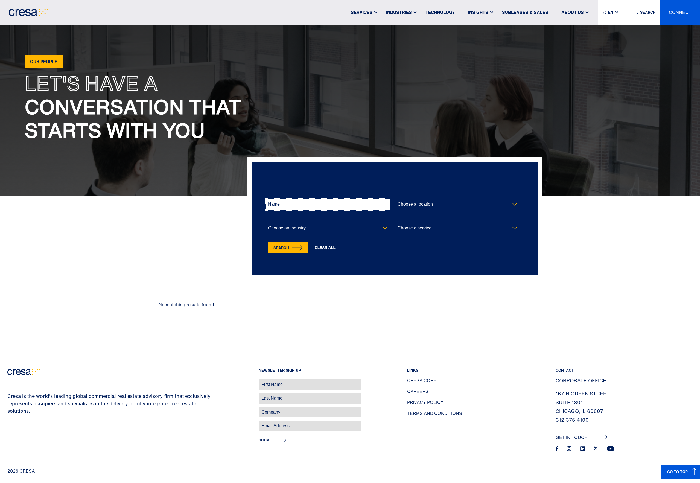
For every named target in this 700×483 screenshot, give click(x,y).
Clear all (325, 248)
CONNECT (680, 12)
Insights (478, 12)
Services (361, 12)
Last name (11, 395)
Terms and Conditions (434, 413)
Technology (440, 12)
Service (403, 219)
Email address (13, 423)
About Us (572, 12)
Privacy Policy (425, 402)
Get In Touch (572, 437)
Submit (266, 440)
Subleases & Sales (525, 12)
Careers (417, 391)
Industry (274, 219)
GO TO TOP (677, 472)
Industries (399, 12)
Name (272, 195)
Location (404, 195)
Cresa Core (421, 380)
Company (10, 409)
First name (11, 381)
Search (281, 248)
